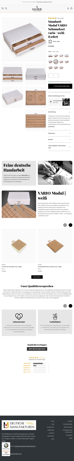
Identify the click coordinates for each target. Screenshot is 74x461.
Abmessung (51, 133)
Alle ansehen (37, 277)
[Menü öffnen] (2, 8)
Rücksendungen (67, 424)
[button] (52, 18)
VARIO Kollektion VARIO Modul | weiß (57, 147)
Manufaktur (51, 436)
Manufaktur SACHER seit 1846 (44, 2)
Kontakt (70, 421)
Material (50, 139)
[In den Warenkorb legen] (51, 101)
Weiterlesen (51, 126)
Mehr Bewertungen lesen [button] (37, 349)
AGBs (70, 438)
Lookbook (51, 433)
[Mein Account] (67, 8)
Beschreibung (52, 112)
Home (52, 421)
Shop (52, 424)
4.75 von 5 (42, 358)
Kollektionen (50, 430)
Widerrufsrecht (68, 427)
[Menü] (9, 443)
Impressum (69, 435)
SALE (52, 439)
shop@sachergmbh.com (14, 454)
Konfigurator (50, 427)
